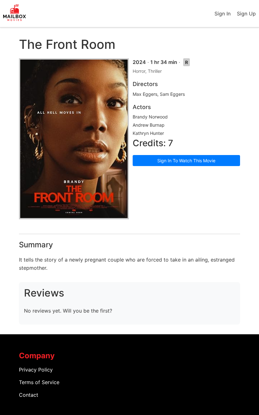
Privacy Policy (36, 369)
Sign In (222, 13)
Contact (28, 395)
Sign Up (246, 13)
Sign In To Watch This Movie (186, 160)
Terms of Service (39, 382)
